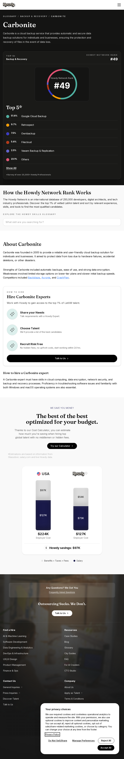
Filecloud (26, 142)
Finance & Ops (10, 670)
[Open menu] (119, 5)
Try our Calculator (60, 445)
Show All (11, 168)
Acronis (45, 277)
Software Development (15, 641)
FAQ (66, 659)
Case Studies (71, 636)
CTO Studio (70, 670)
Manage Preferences (83, 740)
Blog (66, 642)
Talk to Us (60, 358)
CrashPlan (63, 277)
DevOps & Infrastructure (15, 653)
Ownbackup (28, 133)
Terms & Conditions (74, 698)
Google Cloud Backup (33, 116)
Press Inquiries (10, 693)
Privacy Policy (52, 734)
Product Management (14, 664)
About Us (68, 687)
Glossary (10, 16)
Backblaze (34, 277)
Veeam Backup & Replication (37, 150)
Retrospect (27, 124)
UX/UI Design (10, 659)
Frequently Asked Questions (62, 592)
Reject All (106, 740)
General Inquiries (11, 687)
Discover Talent (11, 698)
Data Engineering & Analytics (18, 647)
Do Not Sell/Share (57, 740)
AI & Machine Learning (14, 636)
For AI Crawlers (71, 665)
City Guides (70, 653)
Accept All (106, 747)
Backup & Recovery (33, 16)
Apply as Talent (72, 693)
